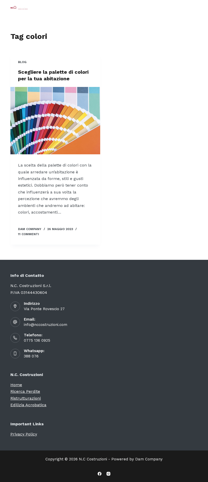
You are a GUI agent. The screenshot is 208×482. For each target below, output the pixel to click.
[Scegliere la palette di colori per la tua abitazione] (55, 121)
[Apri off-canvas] (195, 7)
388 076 (31, 356)
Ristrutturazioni (25, 398)
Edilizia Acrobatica (28, 404)
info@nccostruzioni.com (45, 324)
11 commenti (28, 234)
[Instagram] (108, 474)
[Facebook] (99, 474)
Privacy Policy (23, 434)
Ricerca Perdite (25, 391)
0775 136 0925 (37, 340)
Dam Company (149, 459)
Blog (22, 62)
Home (16, 384)
